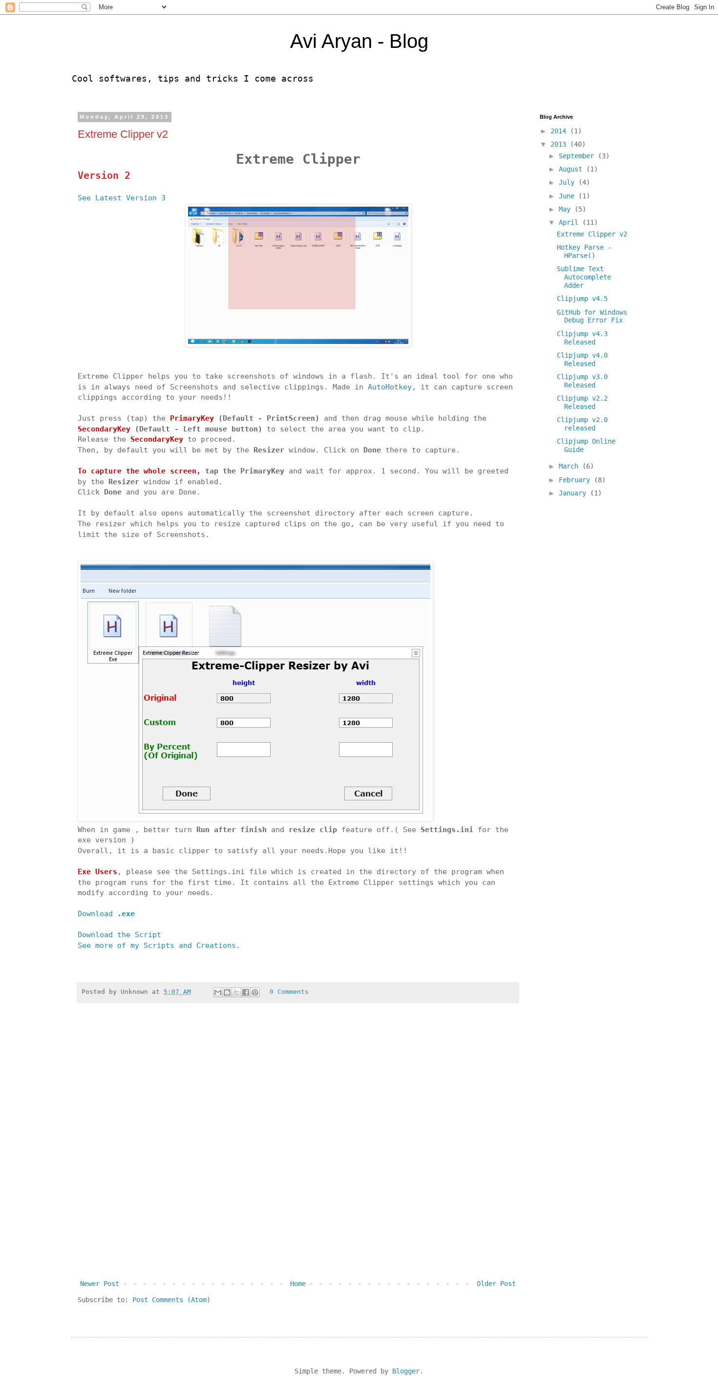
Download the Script (119, 934)
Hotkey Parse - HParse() (584, 251)
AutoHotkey (390, 387)
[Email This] (218, 992)
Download (106, 913)
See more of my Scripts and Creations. (159, 945)
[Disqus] (298, 1147)
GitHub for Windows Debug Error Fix (592, 316)
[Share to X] (236, 992)
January (574, 493)
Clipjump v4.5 (582, 298)
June (568, 196)
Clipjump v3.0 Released (582, 381)
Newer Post (99, 1284)
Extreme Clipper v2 (592, 234)
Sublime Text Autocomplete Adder (584, 277)
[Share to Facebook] (246, 992)
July (568, 182)
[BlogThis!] (227, 992)
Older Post (496, 1284)
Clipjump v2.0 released (582, 424)
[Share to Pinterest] (255, 992)
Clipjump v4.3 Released (582, 338)
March (570, 466)
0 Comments (289, 991)
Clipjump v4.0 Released (582, 359)
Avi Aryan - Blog (359, 41)
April (570, 222)
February (576, 480)
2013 (560, 144)
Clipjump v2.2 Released (582, 402)
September (578, 156)
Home (298, 1284)
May (566, 209)
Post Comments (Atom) (171, 1300)
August (572, 169)
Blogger (406, 1371)
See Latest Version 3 (122, 197)
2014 (560, 131)
